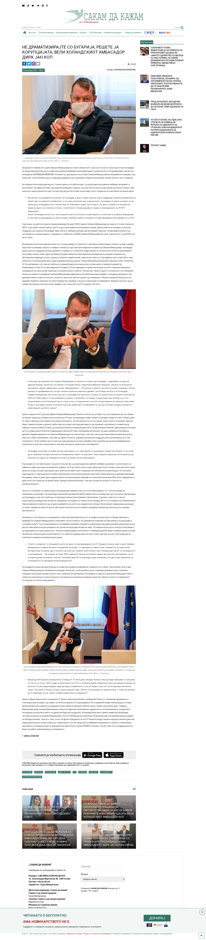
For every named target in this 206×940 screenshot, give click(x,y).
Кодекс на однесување (162, 934)
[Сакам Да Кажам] (103, 23)
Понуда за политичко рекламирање (97, 934)
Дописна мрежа (46, 32)
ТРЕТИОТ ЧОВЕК (158, 145)
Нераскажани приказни (66, 32)
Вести (31, 32)
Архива (84, 874)
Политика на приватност (122, 934)
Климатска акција (112, 32)
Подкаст (83, 32)
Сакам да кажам (132, 32)
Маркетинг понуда (74, 934)
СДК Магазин (95, 32)
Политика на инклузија (142, 934)
